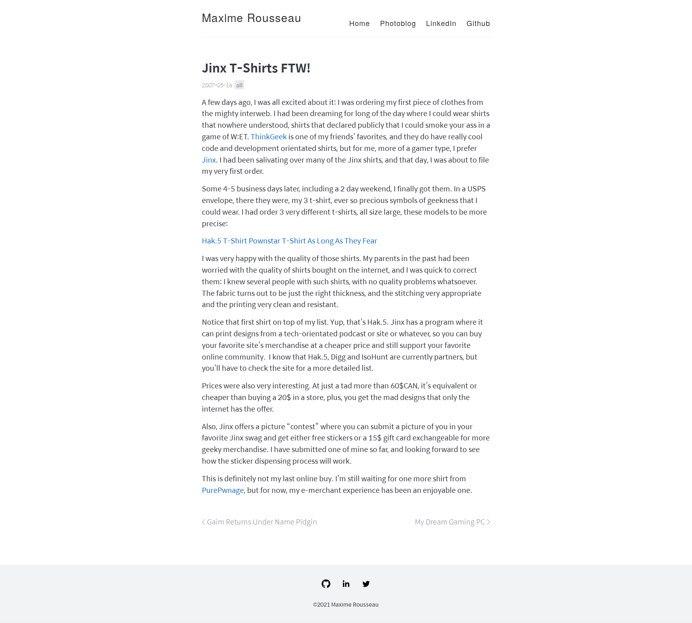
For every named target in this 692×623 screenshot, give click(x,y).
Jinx (209, 159)
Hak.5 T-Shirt (224, 240)
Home (359, 23)
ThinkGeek (269, 136)
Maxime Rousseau (252, 17)
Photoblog (398, 23)
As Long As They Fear (342, 240)
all (239, 84)
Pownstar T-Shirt (277, 240)
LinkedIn (441, 23)
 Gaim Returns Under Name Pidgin (259, 521)
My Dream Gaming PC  (452, 521)
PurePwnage (223, 489)
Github (478, 23)
